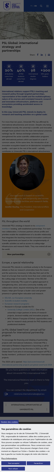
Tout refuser (13, 469)
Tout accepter (14, 463)
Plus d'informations (9, 458)
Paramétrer (38, 463)
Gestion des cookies (9, 422)
